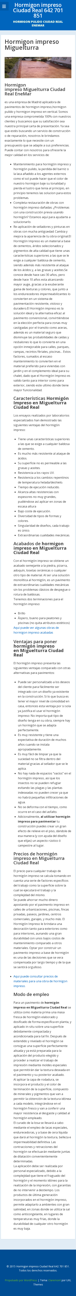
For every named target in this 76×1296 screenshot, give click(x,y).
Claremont (54, 1280)
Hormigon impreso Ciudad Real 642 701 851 (38, 10)
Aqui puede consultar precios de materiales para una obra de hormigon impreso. (40, 981)
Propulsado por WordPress (21, 1280)
